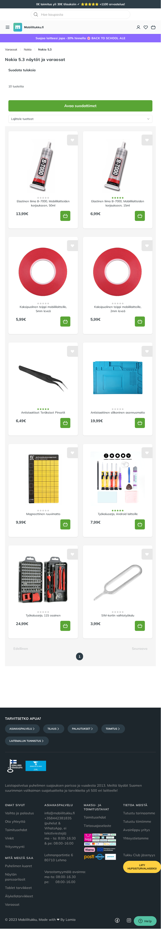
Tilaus (52, 728)
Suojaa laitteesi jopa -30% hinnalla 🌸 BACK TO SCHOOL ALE (80, 38)
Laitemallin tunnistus (25, 740)
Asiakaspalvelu (20, 728)
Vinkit (9, 838)
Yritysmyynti (14, 846)
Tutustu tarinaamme (139, 813)
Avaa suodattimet (80, 105)
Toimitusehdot (16, 830)
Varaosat (11, 49)
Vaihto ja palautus (19, 813)
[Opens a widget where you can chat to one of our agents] (145, 921)
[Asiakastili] (139, 27)
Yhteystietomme (136, 838)
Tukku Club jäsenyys (139, 855)
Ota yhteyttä (15, 821)
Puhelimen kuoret (18, 866)
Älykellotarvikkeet (19, 896)
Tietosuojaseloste (97, 826)
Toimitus (111, 728)
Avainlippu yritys (136, 830)
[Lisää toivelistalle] (72, 140)
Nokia (27, 49)
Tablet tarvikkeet (18, 888)
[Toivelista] (145, 27)
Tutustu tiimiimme (137, 821)
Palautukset (81, 728)
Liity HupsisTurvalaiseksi (142, 867)
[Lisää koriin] (65, 216)
